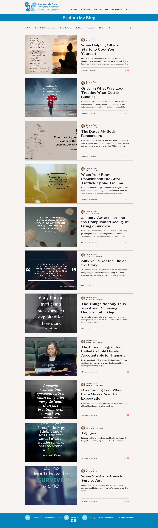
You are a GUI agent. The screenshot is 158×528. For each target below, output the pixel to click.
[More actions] (128, 39)
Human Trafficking (65, 28)
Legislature (91, 28)
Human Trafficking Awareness (45, 28)
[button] (130, 28)
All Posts (28, 28)
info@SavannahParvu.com (49, 517)
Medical (102, 28)
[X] (75, 520)
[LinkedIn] (72, 520)
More (111, 28)
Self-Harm (79, 28)
